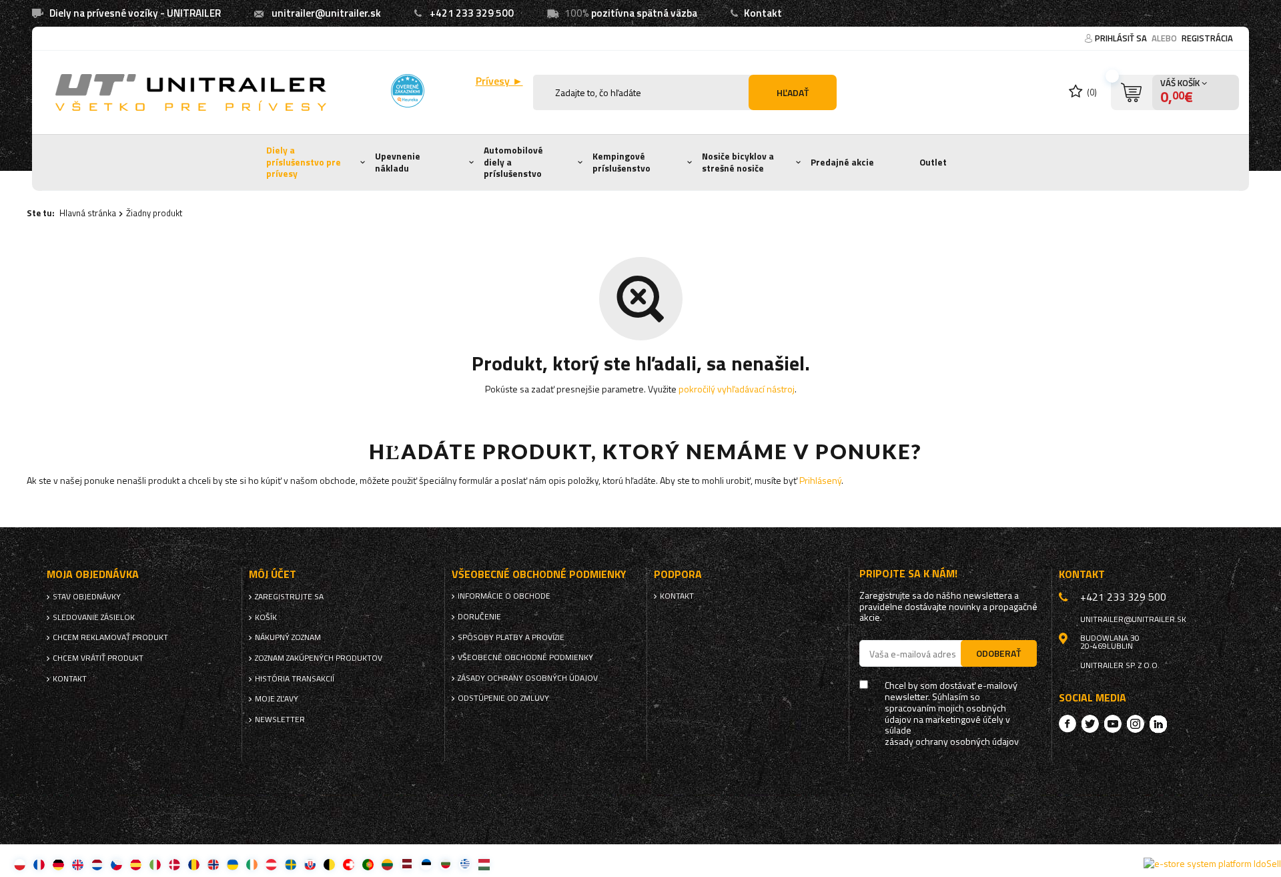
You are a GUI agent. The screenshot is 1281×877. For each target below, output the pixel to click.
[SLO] (310, 864)
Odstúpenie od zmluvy (503, 698)
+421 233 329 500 (472, 13)
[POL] (19, 864)
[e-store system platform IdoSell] (1212, 864)
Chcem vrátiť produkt (98, 658)
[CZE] (116, 864)
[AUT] (271, 864)
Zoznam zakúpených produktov (318, 658)
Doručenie (479, 617)
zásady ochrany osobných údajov (952, 742)
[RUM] (193, 864)
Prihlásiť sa (1122, 38)
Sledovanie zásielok (94, 617)
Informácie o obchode (504, 596)
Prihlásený (820, 480)
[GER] (58, 864)
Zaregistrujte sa (289, 597)
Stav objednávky (87, 597)
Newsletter (280, 719)
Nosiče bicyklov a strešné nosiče (738, 162)
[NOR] (213, 864)
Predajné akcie (842, 162)
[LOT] (406, 864)
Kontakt (763, 13)
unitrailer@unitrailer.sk (326, 13)
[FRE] (39, 864)
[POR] (368, 864)
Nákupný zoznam (288, 637)
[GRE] (464, 864)
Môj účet (272, 574)
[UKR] (232, 864)
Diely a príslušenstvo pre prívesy (303, 161)
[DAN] (174, 864)
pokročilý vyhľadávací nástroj (737, 389)
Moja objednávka (93, 574)
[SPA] (135, 864)
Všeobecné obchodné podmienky (525, 657)
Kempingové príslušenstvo (621, 162)
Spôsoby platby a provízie (511, 637)
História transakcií (294, 679)
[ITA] (155, 864)
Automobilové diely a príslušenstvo (513, 161)
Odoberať (998, 653)
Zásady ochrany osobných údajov (528, 678)
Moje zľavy (276, 699)
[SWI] (348, 864)
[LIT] (387, 864)
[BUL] (445, 864)
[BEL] (329, 864)
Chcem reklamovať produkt (110, 637)
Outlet (933, 162)
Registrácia (1207, 38)
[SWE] (290, 864)
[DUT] (97, 864)
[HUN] (484, 864)
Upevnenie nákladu (397, 162)
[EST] (426, 864)
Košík (266, 617)
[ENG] (77, 864)
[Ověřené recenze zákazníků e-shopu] (407, 90)
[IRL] (252, 864)
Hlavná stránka (87, 213)
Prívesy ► (499, 81)
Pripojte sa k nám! (908, 573)
